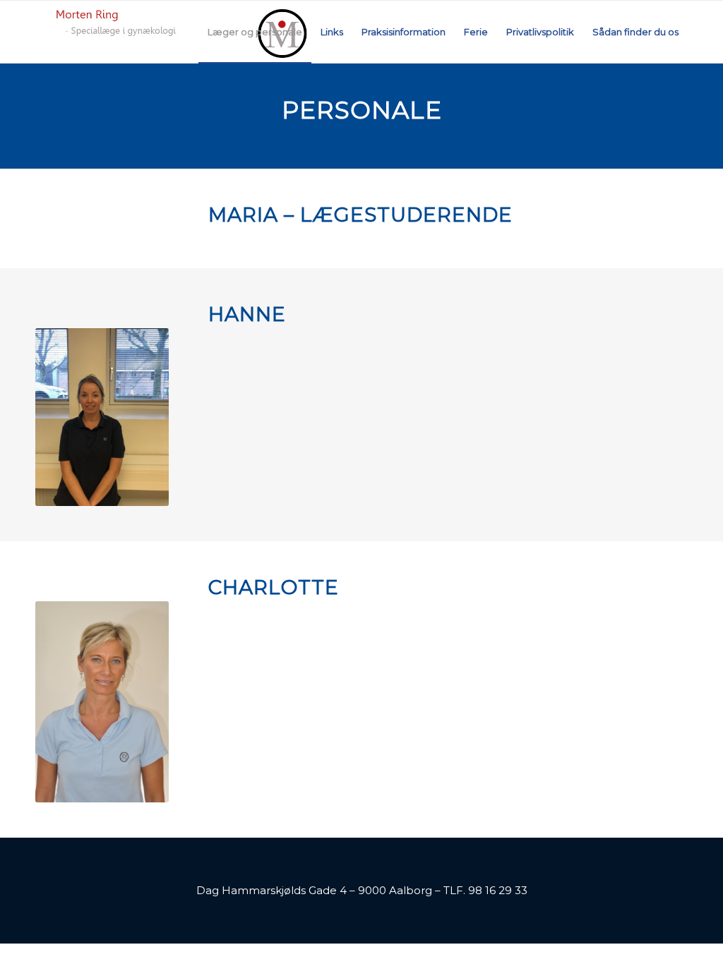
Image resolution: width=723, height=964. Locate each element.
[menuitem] (254, 32)
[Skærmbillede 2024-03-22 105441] (180, 32)
